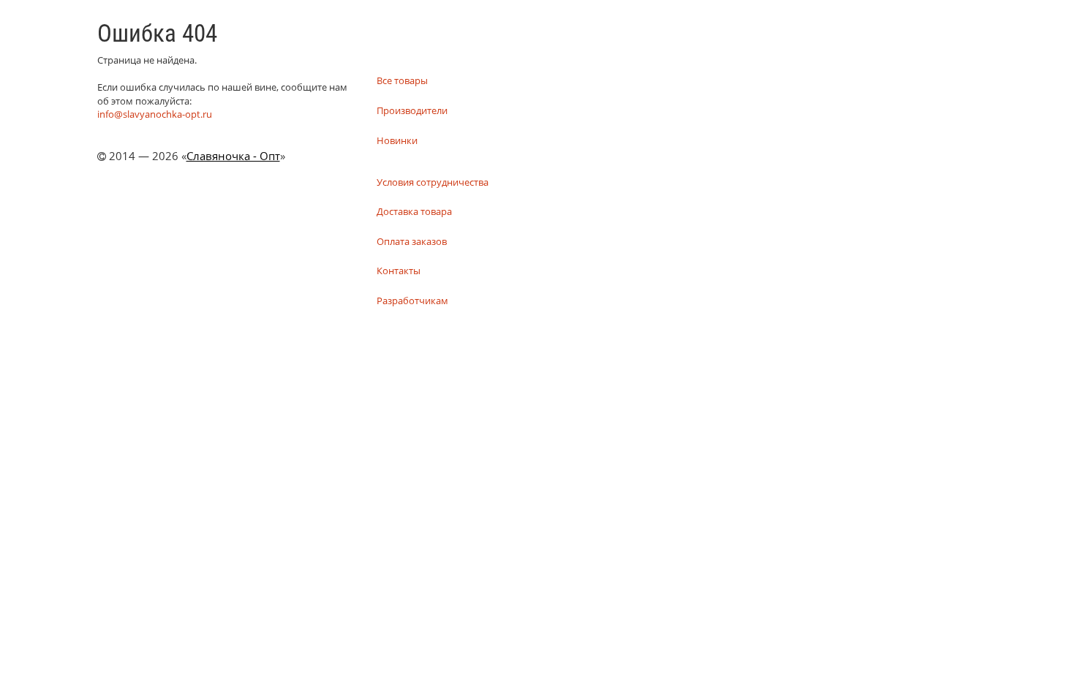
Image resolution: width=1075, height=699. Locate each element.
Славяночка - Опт (233, 155)
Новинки (397, 140)
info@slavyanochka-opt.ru (154, 114)
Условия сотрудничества (433, 182)
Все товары (402, 80)
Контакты (398, 270)
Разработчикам (412, 300)
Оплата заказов (412, 241)
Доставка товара (414, 211)
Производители (412, 110)
